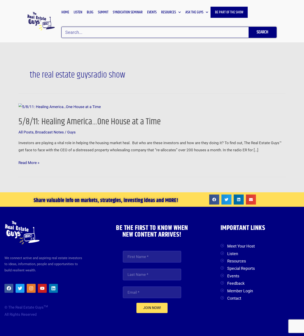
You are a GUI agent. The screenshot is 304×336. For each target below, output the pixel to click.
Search (262, 32)
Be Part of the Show (229, 12)
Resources (168, 12)
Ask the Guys (194, 12)
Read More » (28, 162)
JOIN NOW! (152, 308)
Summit (103, 12)
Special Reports (241, 268)
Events (152, 12)
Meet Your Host (241, 246)
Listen (78, 12)
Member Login (240, 291)
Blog (90, 12)
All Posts (26, 132)
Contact (234, 298)
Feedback (236, 283)
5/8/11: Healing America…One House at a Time (89, 122)
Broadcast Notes (49, 132)
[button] (214, 200)
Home (65, 12)
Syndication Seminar (128, 12)
